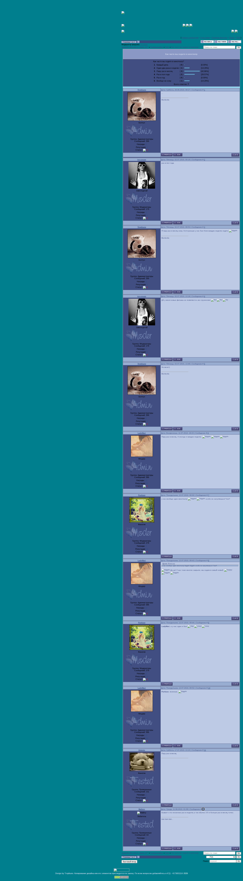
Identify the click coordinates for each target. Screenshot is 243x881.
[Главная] (184, 26)
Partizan (141, 495)
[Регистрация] (187, 26)
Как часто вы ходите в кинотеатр (185, 47)
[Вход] (190, 26)
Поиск (231, 37)
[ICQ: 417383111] (177, 154)
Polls (167, 47)
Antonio (141, 750)
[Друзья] (236, 32)
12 (203, 809)
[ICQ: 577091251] (177, 490)
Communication (156, 47)
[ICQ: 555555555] (177, 848)
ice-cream (144, 45)
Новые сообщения (190, 37)
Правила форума (219, 37)
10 (209, 688)
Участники (205, 37)
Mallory (142, 809)
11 (205, 750)
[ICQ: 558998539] (177, 222)
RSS (238, 37)
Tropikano (142, 90)
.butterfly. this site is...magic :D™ (135, 47)
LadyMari (142, 433)
